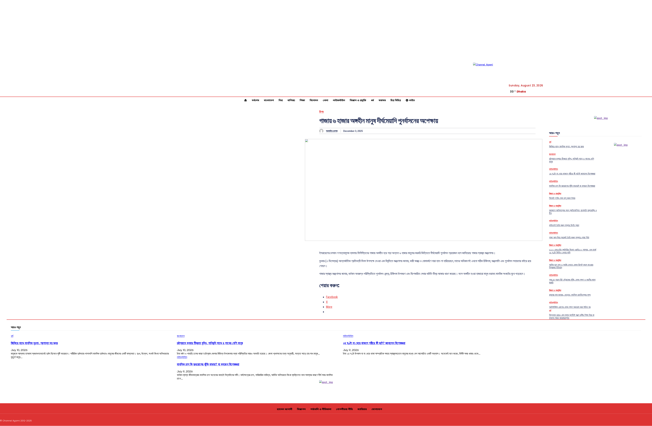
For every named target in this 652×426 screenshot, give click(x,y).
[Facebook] (646, 90)
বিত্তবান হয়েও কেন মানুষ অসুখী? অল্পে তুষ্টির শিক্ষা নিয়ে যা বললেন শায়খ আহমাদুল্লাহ (571, 316)
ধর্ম (550, 142)
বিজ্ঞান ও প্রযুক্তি (555, 193)
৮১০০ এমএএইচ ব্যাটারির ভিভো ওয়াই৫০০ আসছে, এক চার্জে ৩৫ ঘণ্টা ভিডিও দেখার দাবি (572, 251)
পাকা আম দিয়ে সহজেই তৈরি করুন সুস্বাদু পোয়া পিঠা (569, 237)
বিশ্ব (321, 111)
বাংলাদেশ (552, 154)
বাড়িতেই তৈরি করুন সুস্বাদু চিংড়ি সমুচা (564, 225)
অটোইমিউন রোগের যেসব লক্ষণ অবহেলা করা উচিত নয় (570, 307)
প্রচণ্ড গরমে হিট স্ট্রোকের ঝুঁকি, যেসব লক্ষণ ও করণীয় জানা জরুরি (572, 281)
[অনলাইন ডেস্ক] (322, 131)
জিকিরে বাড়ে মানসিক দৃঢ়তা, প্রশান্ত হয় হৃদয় (566, 146)
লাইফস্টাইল (553, 169)
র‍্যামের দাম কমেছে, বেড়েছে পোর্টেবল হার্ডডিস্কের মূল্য (570, 295)
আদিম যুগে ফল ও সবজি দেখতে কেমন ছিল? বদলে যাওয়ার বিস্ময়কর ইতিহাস (571, 266)
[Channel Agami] (488, 78)
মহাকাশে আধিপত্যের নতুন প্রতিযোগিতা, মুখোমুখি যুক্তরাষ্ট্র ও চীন (573, 212)
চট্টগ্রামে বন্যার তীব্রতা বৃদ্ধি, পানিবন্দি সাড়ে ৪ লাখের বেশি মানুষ (571, 160)
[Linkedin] (634, 420)
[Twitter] (646, 94)
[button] (634, 92)
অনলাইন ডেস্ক (332, 130)
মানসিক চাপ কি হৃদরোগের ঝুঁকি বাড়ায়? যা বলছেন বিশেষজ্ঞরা (572, 186)
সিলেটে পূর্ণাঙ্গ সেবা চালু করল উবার (562, 198)
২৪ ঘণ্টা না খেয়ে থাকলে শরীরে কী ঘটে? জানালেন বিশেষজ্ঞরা (572, 173)
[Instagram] (626, 420)
